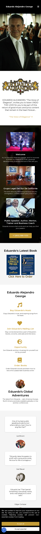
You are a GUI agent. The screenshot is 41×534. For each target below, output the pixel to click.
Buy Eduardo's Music (20, 310)
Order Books (20, 365)
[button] (38, 7)
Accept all (20, 524)
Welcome (20, 154)
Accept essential (20, 529)
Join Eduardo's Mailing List (20, 329)
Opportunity (20, 347)
